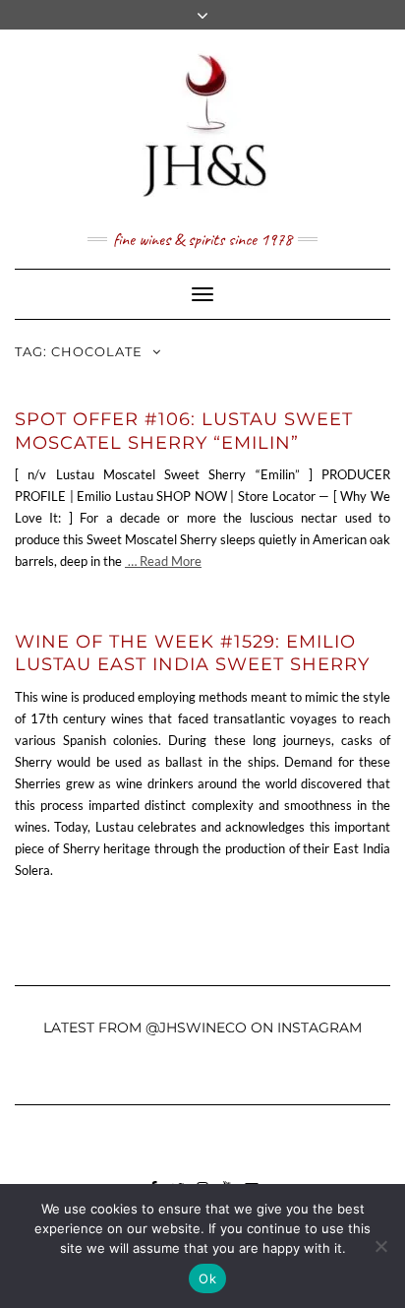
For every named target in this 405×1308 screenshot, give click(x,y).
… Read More (163, 561)
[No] (380, 1246)
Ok (207, 1278)
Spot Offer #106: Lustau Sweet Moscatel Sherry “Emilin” (184, 430)
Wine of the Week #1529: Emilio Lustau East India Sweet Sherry (192, 653)
